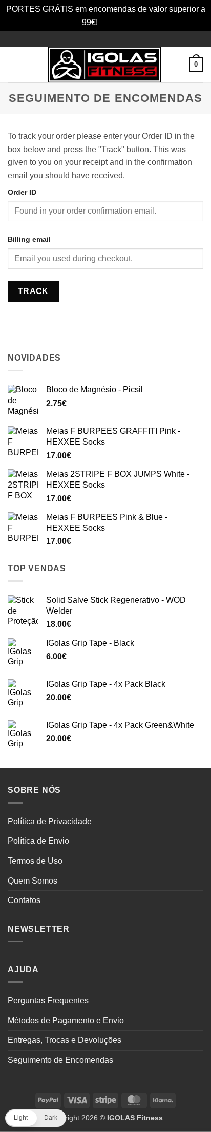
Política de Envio (38, 840)
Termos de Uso (35, 860)
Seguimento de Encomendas (60, 1060)
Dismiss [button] (114, 22)
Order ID (22, 192)
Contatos (24, 900)
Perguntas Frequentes (48, 1000)
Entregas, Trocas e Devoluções (64, 1040)
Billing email (29, 239)
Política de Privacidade (50, 821)
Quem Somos (32, 880)
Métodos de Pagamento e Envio (66, 1020)
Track (33, 291)
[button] (14, 64)
